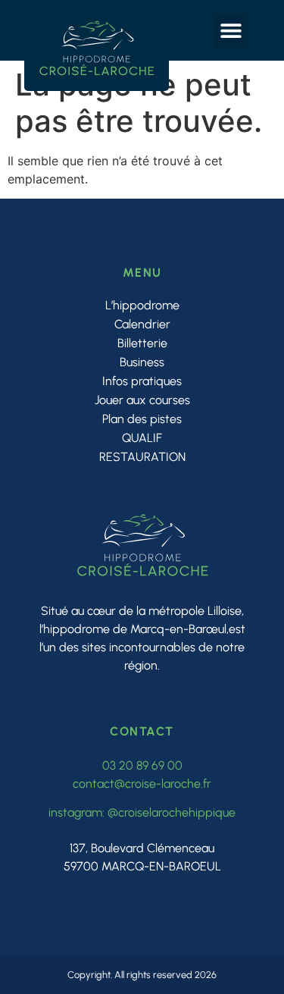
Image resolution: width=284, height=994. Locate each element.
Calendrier (142, 324)
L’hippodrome (142, 305)
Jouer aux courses (142, 400)
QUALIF (142, 438)
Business (142, 362)
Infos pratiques (142, 381)
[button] (231, 31)
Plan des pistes (142, 419)
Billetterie (142, 343)
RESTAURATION (142, 457)
